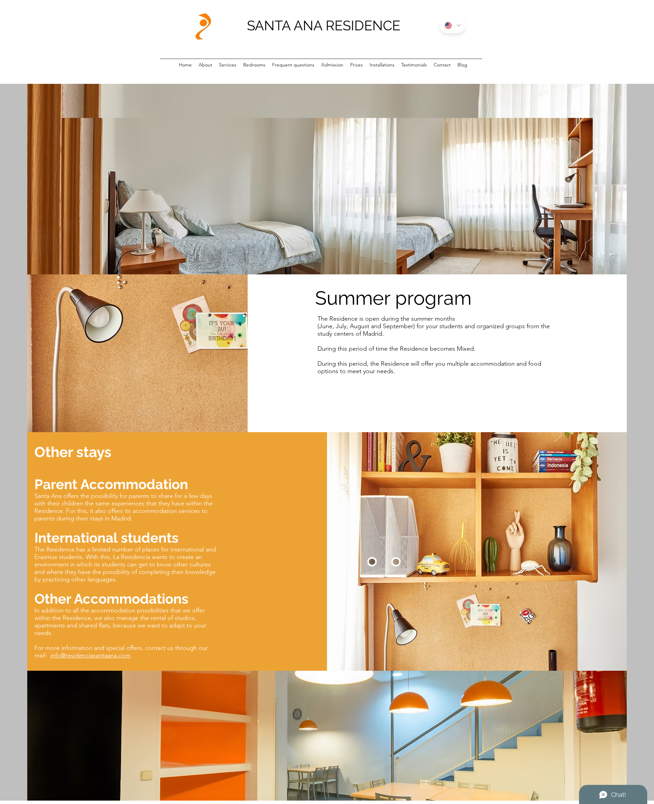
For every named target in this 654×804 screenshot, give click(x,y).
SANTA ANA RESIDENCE (323, 25)
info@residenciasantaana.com (90, 655)
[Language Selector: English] (452, 25)
